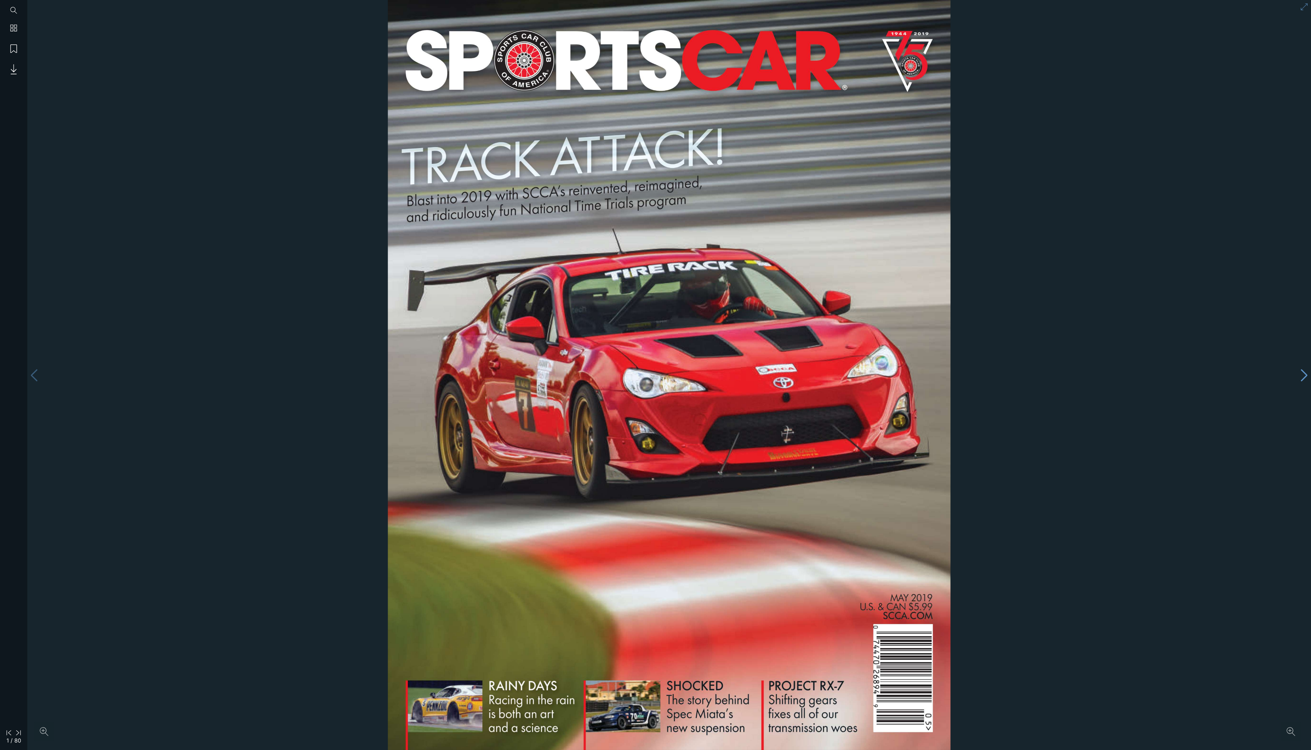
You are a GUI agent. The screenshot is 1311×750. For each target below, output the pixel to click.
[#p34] (707, 708)
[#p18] (562, 178)
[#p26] (530, 706)
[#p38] (812, 706)
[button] (13, 69)
